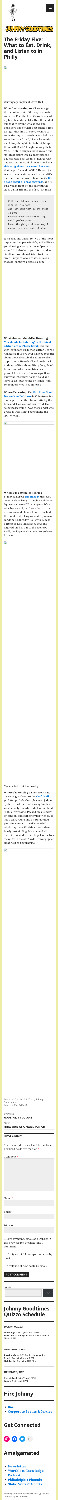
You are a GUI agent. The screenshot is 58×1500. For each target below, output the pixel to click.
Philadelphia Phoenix (25, 1480)
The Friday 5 (20, 1105)
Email (8, 1211)
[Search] (48, 1293)
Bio (10, 1407)
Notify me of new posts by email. (27, 1265)
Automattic (22, 1496)
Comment (11, 1156)
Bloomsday (31, 496)
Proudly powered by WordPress (21, 1493)
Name (8, 1198)
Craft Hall (42, 796)
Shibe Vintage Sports (25, 1484)
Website (9, 1225)
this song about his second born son (27, 166)
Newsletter (17, 1466)
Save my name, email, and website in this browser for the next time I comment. (27, 1242)
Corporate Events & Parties (30, 1411)
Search (7, 1287)
